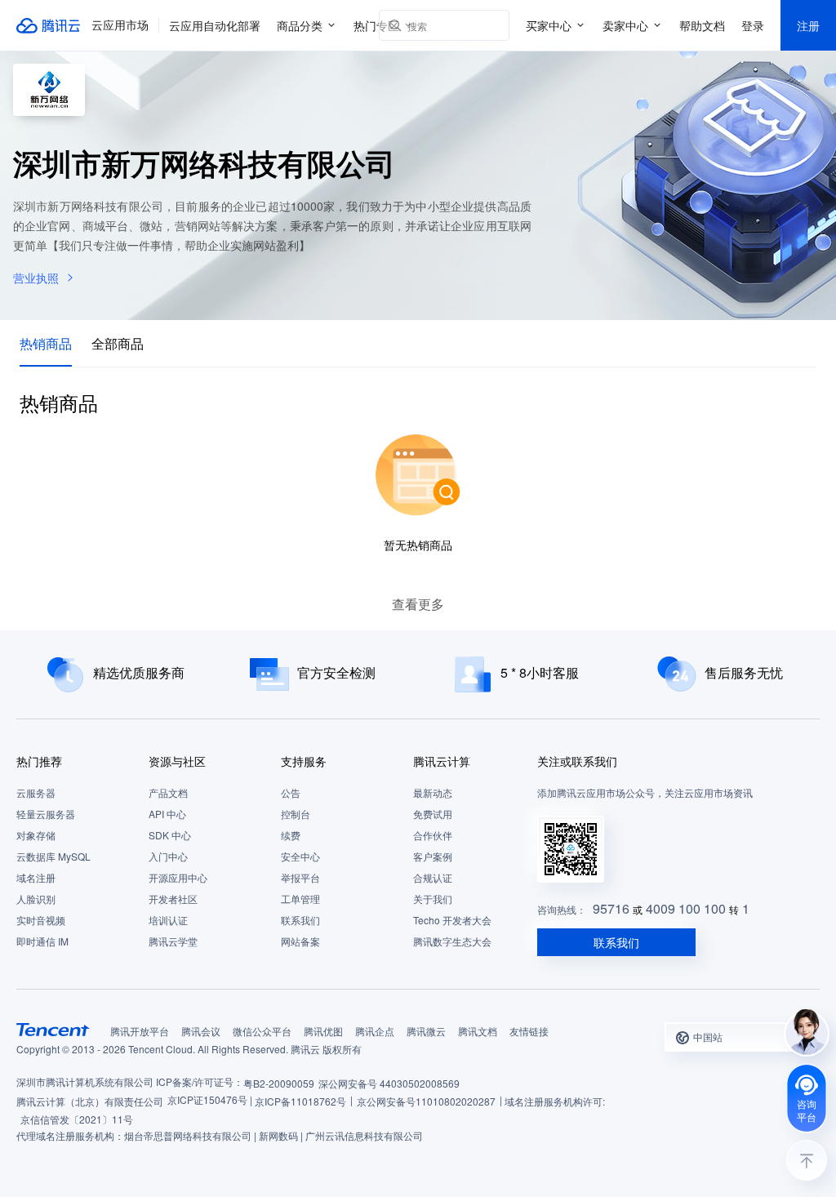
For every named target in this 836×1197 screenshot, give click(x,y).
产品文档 (168, 792)
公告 (290, 792)
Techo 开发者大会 (452, 920)
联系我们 (300, 920)
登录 (752, 25)
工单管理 (300, 899)
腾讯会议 (200, 1031)
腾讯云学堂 (173, 941)
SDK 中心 (170, 835)
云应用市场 (120, 25)
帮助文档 (702, 25)
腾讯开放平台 (139, 1031)
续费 (290, 835)
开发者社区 (173, 899)
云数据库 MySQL (53, 856)
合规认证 (432, 877)
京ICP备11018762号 (300, 1101)
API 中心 (167, 814)
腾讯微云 (426, 1031)
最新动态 (432, 792)
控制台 (295, 814)
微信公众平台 (262, 1031)
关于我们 (432, 899)
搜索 (493, 25)
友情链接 (529, 1031)
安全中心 (300, 856)
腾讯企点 (374, 1031)
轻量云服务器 (45, 814)
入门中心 (168, 856)
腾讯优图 (323, 1031)
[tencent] (53, 1029)
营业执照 (36, 277)
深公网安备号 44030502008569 (389, 1083)
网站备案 (300, 941)
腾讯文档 (477, 1031)
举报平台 (300, 877)
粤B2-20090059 (278, 1083)
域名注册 (36, 877)
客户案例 (432, 856)
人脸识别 (36, 899)
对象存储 (36, 835)
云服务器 (36, 792)
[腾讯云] (49, 25)
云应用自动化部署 (214, 25)
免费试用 (432, 814)
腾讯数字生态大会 (452, 941)
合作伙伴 (432, 835)
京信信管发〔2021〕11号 (76, 1119)
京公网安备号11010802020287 (426, 1101)
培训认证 (168, 920)
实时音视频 (40, 920)
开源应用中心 (178, 877)
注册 (808, 25)
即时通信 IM (42, 941)
